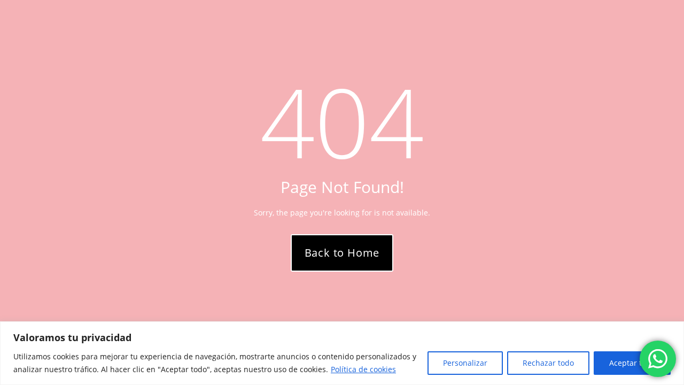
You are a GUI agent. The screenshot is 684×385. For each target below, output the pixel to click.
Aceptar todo (632, 363)
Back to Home (342, 252)
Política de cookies (363, 369)
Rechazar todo (548, 363)
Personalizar (465, 363)
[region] (342, 353)
